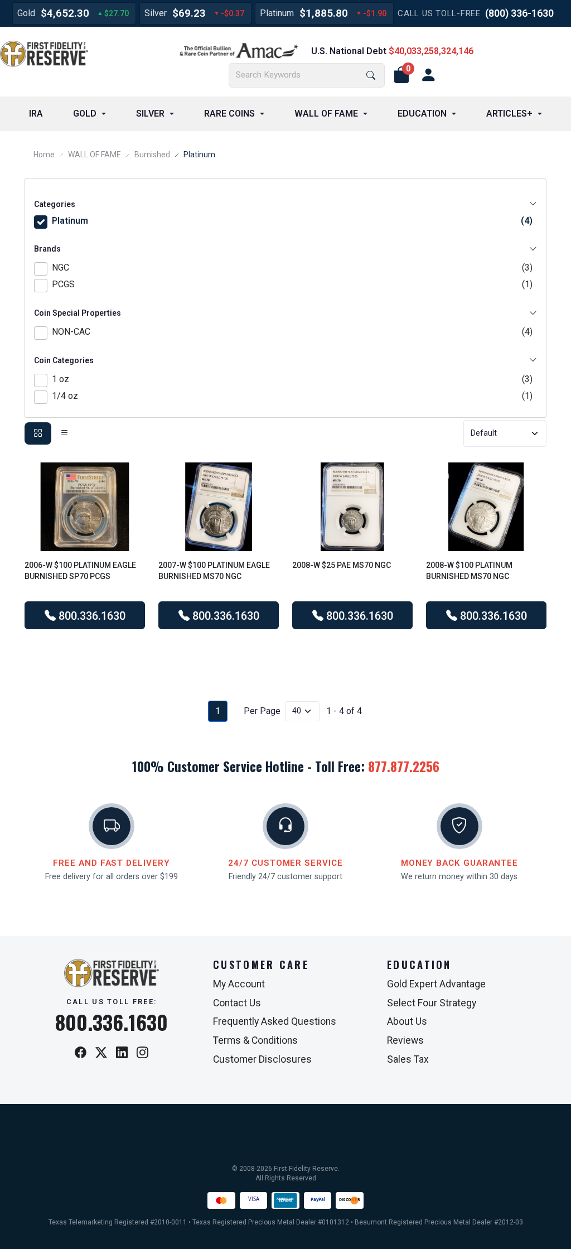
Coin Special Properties (77, 312)
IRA (36, 113)
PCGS (292, 284)
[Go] (371, 75)
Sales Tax (408, 1059)
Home (44, 154)
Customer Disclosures (262, 1059)
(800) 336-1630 (519, 13)
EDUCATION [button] (422, 113)
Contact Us (237, 1003)
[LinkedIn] (122, 1053)
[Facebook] (80, 1053)
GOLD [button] (84, 113)
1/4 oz (292, 395)
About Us (407, 1021)
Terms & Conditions (255, 1040)
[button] (401, 75)
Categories (54, 204)
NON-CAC (292, 331)
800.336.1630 (90, 616)
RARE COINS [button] (229, 113)
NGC (292, 267)
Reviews (405, 1040)
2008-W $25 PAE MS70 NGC (341, 565)
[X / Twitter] (101, 1053)
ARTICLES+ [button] (509, 113)
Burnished (152, 154)
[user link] (428, 75)
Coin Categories (64, 360)
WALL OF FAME (94, 154)
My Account (239, 984)
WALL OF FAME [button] (326, 113)
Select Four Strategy (431, 1003)
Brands (47, 248)
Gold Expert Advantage (436, 984)
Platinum (292, 220)
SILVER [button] (150, 113)
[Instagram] (142, 1053)
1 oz (292, 379)
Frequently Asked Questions (274, 1021)
